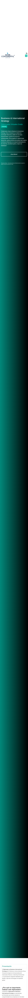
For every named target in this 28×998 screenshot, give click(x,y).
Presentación (6, 966)
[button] (26, 56)
